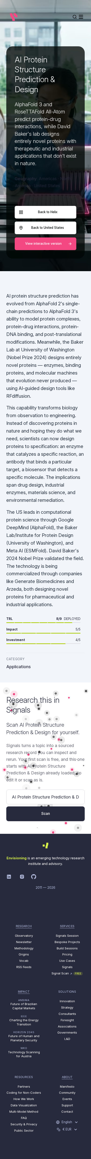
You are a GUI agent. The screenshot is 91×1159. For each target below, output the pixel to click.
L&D (67, 1039)
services (67, 926)
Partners (24, 1086)
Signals (67, 967)
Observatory (24, 935)
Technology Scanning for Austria (24, 1052)
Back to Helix (47, 212)
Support (67, 1105)
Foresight (67, 1020)
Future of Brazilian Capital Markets (23, 1004)
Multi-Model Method (23, 1111)
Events (67, 1099)
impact (24, 991)
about (67, 1077)
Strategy (67, 1007)
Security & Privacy (23, 1124)
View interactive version (43, 243)
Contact (67, 1111)
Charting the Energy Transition (23, 1020)
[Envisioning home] (13, 17)
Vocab (23, 960)
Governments (67, 1032)
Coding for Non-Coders (24, 1092)
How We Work (24, 1099)
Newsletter (24, 942)
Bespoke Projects (67, 942)
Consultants (67, 1014)
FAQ (24, 1118)
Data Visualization (24, 1105)
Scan (45, 813)
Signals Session (67, 935)
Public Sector (24, 1130)
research (24, 926)
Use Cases (67, 960)
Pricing (67, 954)
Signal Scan (66, 973)
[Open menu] (81, 17)
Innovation (67, 1001)
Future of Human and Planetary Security (23, 1036)
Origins (24, 954)
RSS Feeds (24, 967)
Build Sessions (67, 948)
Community (67, 1092)
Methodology (23, 948)
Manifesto (67, 1086)
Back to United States (47, 228)
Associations (67, 1026)
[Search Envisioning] (74, 16)
